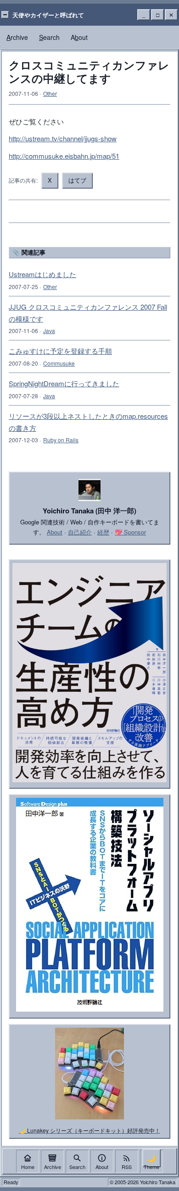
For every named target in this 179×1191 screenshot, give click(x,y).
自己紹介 (80, 532)
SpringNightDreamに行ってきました (64, 383)
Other (50, 93)
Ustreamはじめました (42, 274)
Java (49, 330)
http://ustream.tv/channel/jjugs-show (63, 138)
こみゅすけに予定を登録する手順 (60, 351)
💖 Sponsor (130, 532)
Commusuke (59, 363)
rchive (17, 37)
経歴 (103, 532)
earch (49, 37)
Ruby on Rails (60, 440)
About (54, 532)
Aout (79, 37)
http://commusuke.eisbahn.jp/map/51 (64, 156)
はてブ (77, 180)
